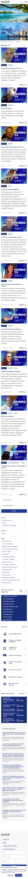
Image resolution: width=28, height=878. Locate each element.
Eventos (3, 517)
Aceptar (18, 875)
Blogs (2, 538)
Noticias (11, 41)
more (3, 32)
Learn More (10, 875)
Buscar (14, 511)
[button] (26, 2)
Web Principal (4, 41)
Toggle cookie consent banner (27, 868)
